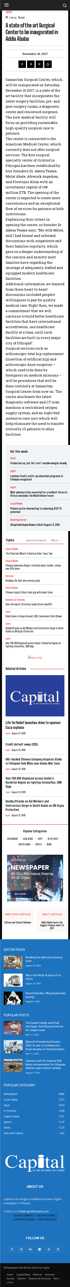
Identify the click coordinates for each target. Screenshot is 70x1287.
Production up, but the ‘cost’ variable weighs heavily (38, 463)
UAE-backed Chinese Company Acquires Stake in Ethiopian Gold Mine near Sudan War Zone (34, 761)
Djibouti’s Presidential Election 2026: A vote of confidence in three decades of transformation (45, 1045)
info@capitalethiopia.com (33, 1211)
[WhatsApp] (48, 64)
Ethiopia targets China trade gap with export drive (29, 592)
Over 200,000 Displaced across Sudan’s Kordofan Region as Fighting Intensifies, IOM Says (33, 645)
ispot (9, 12)
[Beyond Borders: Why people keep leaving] (13, 998)
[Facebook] (22, 64)
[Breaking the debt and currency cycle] (13, 962)
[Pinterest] (39, 64)
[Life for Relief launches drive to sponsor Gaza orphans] (35, 695)
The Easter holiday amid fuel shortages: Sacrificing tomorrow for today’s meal (44, 1026)
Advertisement (36, 540)
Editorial (9, 576)
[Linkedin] (30, 1249)
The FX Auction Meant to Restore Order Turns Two (29, 553)
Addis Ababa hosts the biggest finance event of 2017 (52, 925)
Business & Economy (15, 600)
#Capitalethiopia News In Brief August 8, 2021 (35, 524)
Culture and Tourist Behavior (17, 922)
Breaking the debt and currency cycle (23, 580)
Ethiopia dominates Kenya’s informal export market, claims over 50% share (33, 567)
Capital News (12, 549)
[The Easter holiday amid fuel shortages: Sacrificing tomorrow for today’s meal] (13, 1027)
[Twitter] (31, 64)
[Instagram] (21, 1249)
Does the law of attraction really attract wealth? (29, 604)
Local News (16, 503)
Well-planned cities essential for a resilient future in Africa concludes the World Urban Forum (38, 494)
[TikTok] (48, 1249)
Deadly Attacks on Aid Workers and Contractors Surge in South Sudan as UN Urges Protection (34, 630)
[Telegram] (39, 1249)
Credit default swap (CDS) (22, 744)
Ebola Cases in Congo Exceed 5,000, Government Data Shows (34, 616)
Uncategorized (18, 519)
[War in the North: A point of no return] (13, 980)
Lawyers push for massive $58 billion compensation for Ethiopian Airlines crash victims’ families (46, 1064)
